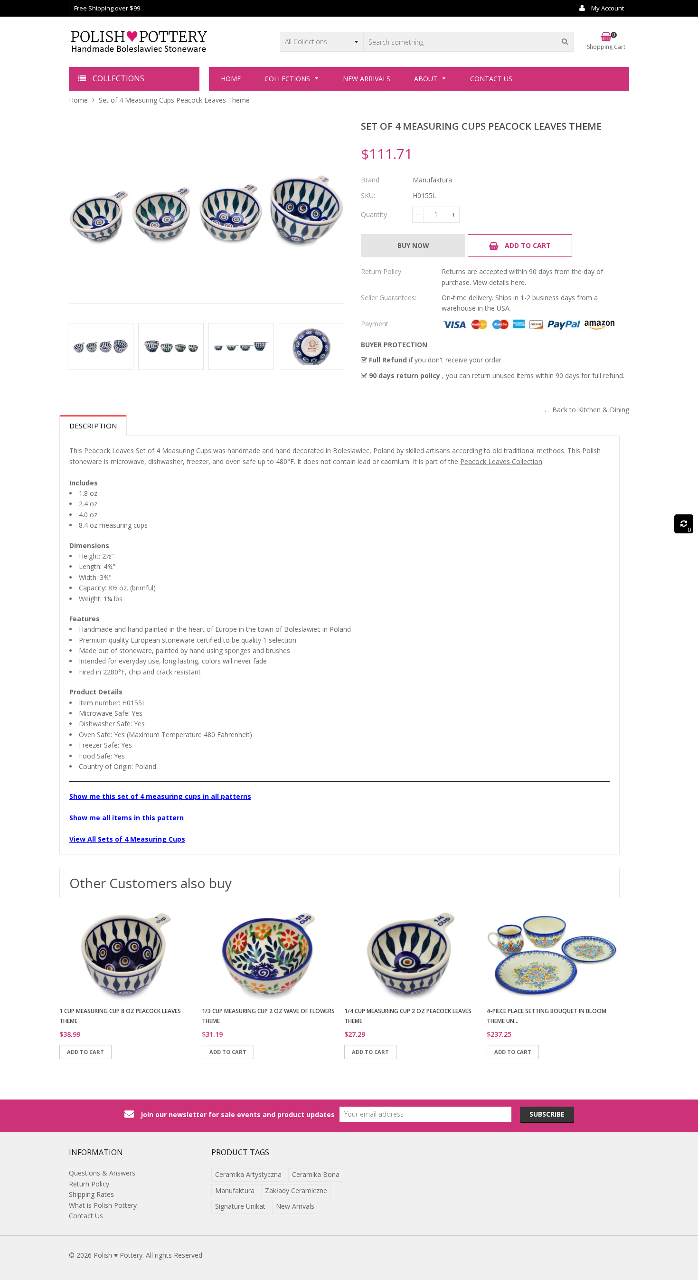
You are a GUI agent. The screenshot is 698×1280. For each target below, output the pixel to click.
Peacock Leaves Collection (501, 461)
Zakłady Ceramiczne (296, 1190)
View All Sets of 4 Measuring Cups (127, 839)
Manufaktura (235, 1190)
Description (93, 425)
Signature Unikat (240, 1206)
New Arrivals (295, 1206)
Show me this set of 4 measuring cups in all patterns (160, 796)
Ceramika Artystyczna (248, 1174)
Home (78, 99)
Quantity (374, 214)
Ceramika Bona (316, 1174)
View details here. (499, 282)
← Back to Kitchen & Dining (586, 409)
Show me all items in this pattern (126, 817)
